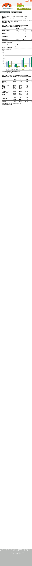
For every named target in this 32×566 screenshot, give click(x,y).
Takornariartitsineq (24, 9)
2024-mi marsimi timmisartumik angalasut (15, 5)
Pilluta (19, 4)
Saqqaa (20, 6)
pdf (20, 12)
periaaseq (14, 12)
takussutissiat (5, 12)
